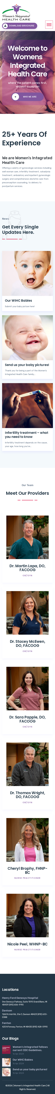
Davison (7, 1010)
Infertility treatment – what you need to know (26, 435)
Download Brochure (21, 26)
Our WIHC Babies (18, 300)
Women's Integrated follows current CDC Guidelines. (30, 1048)
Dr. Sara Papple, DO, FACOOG (27, 719)
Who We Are (26, 96)
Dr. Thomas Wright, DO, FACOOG (27, 795)
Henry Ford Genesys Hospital (20, 997)
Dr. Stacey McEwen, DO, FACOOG (27, 643)
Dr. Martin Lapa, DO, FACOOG (27, 568)
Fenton (6, 1023)
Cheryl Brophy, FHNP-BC (27, 870)
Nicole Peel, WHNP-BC (27, 944)
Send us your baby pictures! (27, 365)
